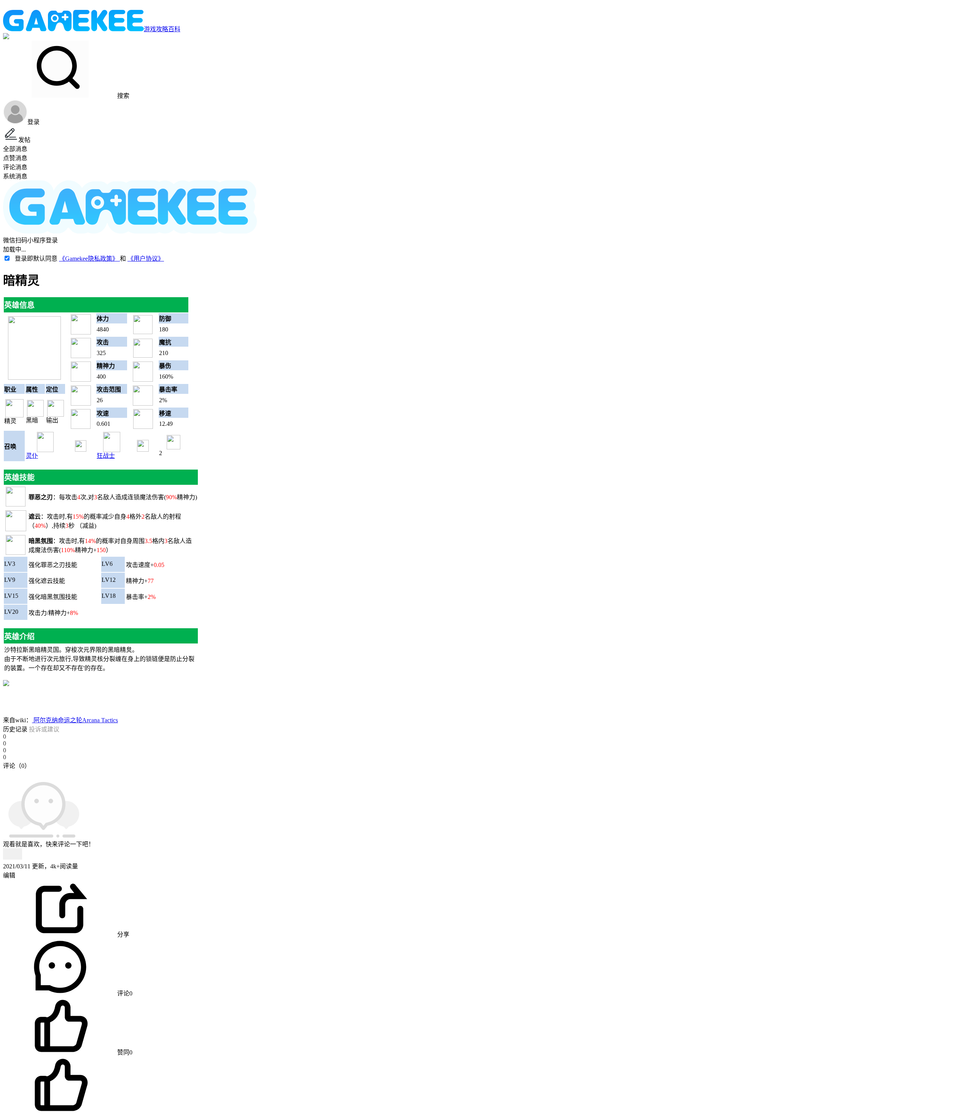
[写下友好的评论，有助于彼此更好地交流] (176, 773)
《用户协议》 (145, 258)
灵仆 (32, 455)
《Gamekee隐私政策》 (89, 258)
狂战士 (106, 455)
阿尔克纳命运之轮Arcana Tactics (75, 720)
